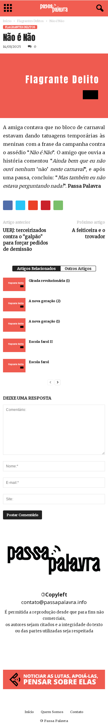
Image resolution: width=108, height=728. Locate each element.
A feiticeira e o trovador (88, 233)
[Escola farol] (14, 365)
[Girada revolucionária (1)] (14, 284)
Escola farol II (41, 341)
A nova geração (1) (44, 321)
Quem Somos (52, 712)
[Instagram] (54, 648)
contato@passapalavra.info (54, 602)
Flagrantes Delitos (30, 21)
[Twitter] (67, 648)
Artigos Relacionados (36, 268)
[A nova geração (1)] (14, 325)
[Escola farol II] (14, 345)
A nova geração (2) (45, 301)
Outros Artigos (78, 268)
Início (7, 21)
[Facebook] (41, 648)
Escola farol (39, 362)
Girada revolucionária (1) (49, 281)
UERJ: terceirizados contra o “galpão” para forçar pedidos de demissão (25, 239)
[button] (98, 8)
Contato (76, 712)
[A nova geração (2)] (14, 304)
